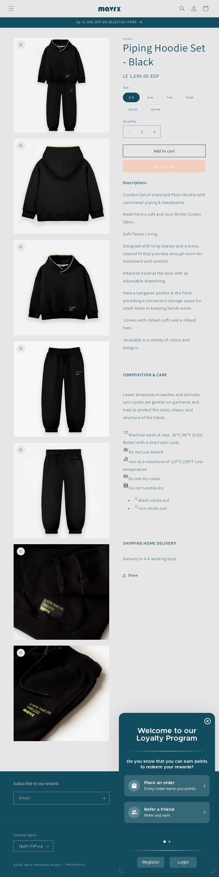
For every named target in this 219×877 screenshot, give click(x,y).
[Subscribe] (103, 798)
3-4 (131, 97)
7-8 (172, 98)
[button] (11, 8)
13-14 (158, 110)
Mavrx (28, 865)
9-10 (192, 98)
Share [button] (133, 575)
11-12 (135, 110)
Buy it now (164, 166)
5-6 (153, 98)
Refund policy (75, 864)
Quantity (129, 121)
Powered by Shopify (47, 865)
